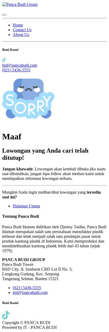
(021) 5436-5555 (16, 70)
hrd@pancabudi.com (19, 65)
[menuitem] (18, 25)
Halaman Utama (26, 206)
